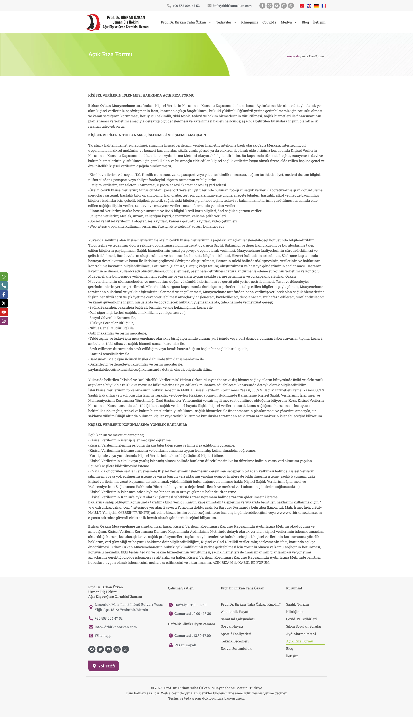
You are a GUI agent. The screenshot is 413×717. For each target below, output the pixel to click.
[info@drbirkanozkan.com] (209, 6)
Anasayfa (293, 56)
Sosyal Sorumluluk (236, 648)
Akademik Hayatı (235, 611)
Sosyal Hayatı (232, 626)
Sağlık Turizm (297, 604)
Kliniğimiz (249, 22)
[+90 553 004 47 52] (169, 6)
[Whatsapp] (291, 6)
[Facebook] (92, 649)
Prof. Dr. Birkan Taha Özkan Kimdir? (250, 604)
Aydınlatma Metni (301, 633)
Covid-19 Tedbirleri (301, 619)
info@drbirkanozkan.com (232, 5)
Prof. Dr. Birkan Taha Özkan (183, 22)
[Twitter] (100, 649)
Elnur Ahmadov (214, 707)
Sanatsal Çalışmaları (238, 619)
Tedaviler (223, 22)
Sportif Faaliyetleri (236, 633)
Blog (305, 22)
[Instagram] (284, 6)
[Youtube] (277, 6)
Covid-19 (269, 22)
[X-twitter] (270, 6)
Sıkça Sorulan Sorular (304, 626)
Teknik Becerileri (235, 641)
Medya (286, 22)
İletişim (319, 22)
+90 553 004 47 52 (186, 5)
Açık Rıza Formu (299, 641)
